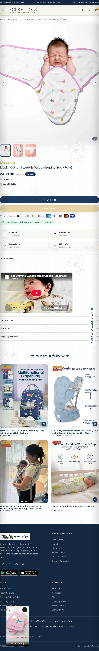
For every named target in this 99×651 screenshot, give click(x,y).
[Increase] (12, 192)
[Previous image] (4, 82)
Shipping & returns (9, 336)
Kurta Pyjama (58, 544)
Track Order (5, 588)
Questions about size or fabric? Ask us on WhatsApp (29, 222)
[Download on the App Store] (29, 572)
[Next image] (95, 82)
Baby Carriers (58, 552)
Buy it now (49, 208)
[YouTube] (16, 564)
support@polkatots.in (62, 621)
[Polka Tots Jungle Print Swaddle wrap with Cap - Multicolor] (75, 472)
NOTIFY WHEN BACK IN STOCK (92, 327)
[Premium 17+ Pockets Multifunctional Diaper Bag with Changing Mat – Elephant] (24, 396)
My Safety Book (59, 605)
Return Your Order (8, 593)
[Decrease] (3, 192)
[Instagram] (2, 564)
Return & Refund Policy (10, 597)
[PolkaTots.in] (23, 10)
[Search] (83, 10)
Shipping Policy (7, 601)
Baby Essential (14, 19)
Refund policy (5, 636)
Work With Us (58, 610)
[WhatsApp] (23, 564)
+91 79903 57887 (37, 621)
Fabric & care (7, 320)
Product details (8, 258)
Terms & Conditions (9, 605)
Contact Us (57, 593)
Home (2, 19)
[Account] (90, 10)
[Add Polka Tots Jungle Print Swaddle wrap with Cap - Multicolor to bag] (95, 499)
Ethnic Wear (57, 540)
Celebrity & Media (60, 601)
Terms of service (35, 636)
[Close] (92, 309)
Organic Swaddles (60, 561)
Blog (54, 597)
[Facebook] (9, 564)
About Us (56, 588)
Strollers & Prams (60, 556)
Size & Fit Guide (9, 184)
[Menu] (3, 10)
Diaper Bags (57, 548)
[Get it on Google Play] (9, 572)
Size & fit (5, 328)
